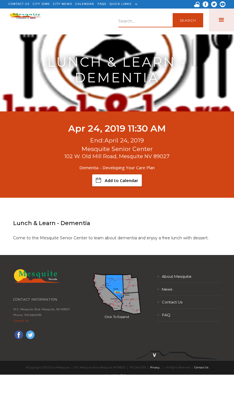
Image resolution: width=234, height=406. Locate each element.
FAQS (102, 4)
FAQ (163, 315)
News (164, 289)
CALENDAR (84, 4)
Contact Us (21, 321)
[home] (26, 20)
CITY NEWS (62, 4)
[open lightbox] (117, 293)
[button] (123, 4)
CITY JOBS (41, 4)
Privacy (155, 367)
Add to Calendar (121, 180)
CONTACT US (19, 4)
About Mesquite (174, 276)
